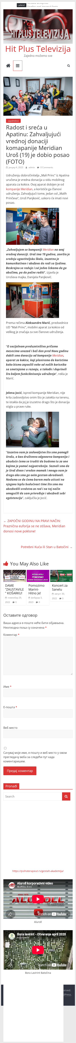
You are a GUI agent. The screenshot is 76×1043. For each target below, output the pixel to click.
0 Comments (46, 167)
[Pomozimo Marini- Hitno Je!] (38, 572)
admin (32, 167)
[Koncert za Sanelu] (61, 572)
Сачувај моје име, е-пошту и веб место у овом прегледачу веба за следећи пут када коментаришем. (35, 757)
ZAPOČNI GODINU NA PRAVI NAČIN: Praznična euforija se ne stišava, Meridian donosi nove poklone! (34, 526)
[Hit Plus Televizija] (8, 66)
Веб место (10, 728)
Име (7, 687)
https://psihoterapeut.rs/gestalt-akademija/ (38, 871)
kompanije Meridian (19, 189)
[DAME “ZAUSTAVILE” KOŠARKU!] (14, 572)
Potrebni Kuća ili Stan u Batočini (47, 547)
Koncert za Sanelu (60, 587)
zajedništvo (13, 120)
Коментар (11, 635)
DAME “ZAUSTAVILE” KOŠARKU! (14, 589)
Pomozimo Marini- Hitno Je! (36, 589)
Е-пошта (10, 707)
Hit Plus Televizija (38, 48)
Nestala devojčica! (37, 5)
